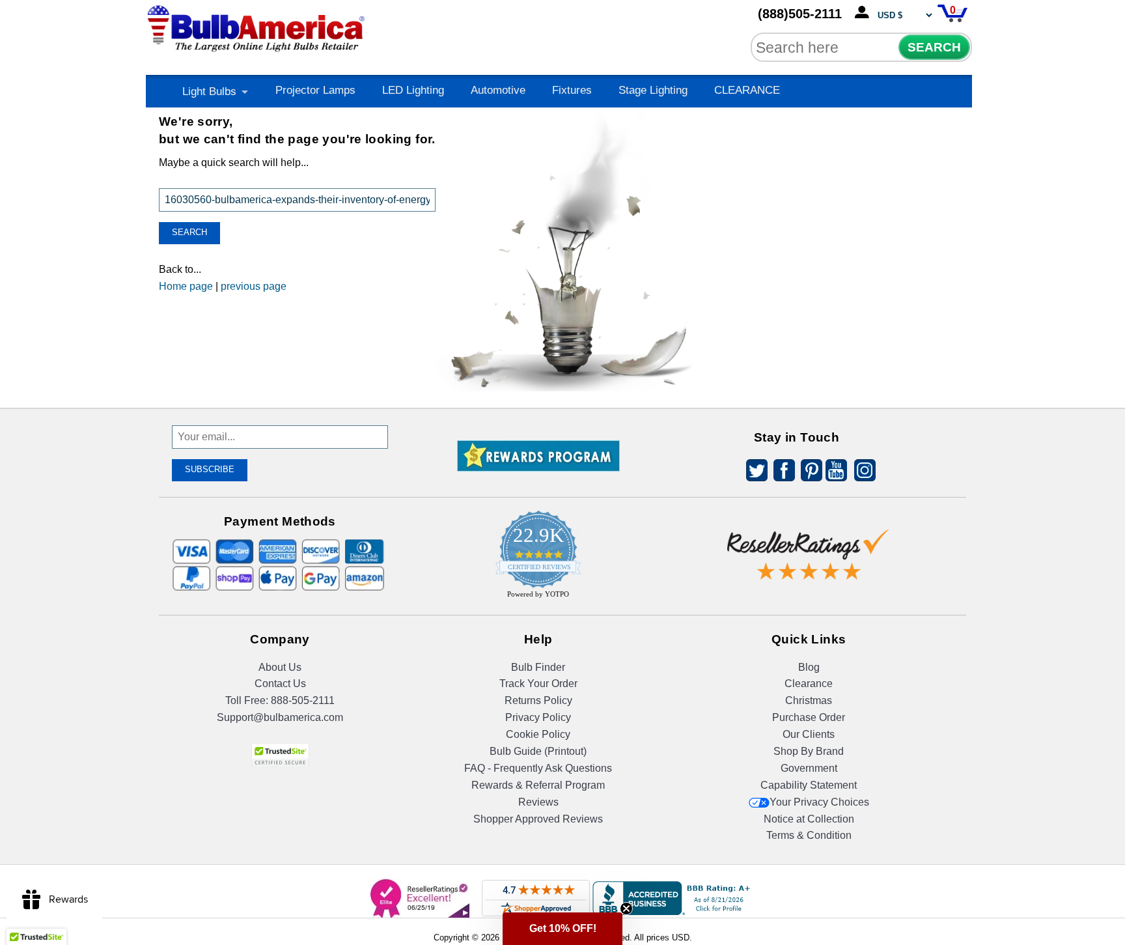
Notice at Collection (809, 819)
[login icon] (864, 13)
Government (809, 768)
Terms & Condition (809, 835)
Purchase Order (808, 717)
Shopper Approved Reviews (538, 819)
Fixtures (572, 90)
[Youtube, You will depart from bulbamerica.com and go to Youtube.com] (835, 472)
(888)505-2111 (800, 14)
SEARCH (934, 47)
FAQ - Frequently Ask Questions (538, 768)
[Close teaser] (626, 908)
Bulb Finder (538, 667)
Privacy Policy (538, 717)
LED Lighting (413, 90)
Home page (186, 286)
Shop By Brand (808, 751)
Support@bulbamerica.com (280, 717)
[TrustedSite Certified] (280, 755)
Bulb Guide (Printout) (538, 751)
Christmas (808, 700)
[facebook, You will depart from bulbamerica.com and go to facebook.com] (780, 472)
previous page (253, 286)
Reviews (538, 802)
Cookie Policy (538, 734)
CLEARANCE (747, 90)
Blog (809, 667)
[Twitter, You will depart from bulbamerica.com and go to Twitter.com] (753, 472)
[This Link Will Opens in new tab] (808, 544)
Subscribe (209, 469)
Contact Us (280, 683)
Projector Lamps (315, 90)
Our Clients (809, 734)
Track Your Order (538, 683)
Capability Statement (808, 785)
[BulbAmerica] (257, 25)
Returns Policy (538, 700)
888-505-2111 (303, 700)
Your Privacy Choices (819, 802)
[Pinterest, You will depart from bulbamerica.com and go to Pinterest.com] (808, 472)
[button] (562, 928)
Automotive (498, 90)
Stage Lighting (653, 90)
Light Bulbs (209, 91)
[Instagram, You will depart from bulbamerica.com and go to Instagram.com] (862, 472)
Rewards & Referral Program (538, 785)
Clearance (809, 683)
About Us (279, 667)
